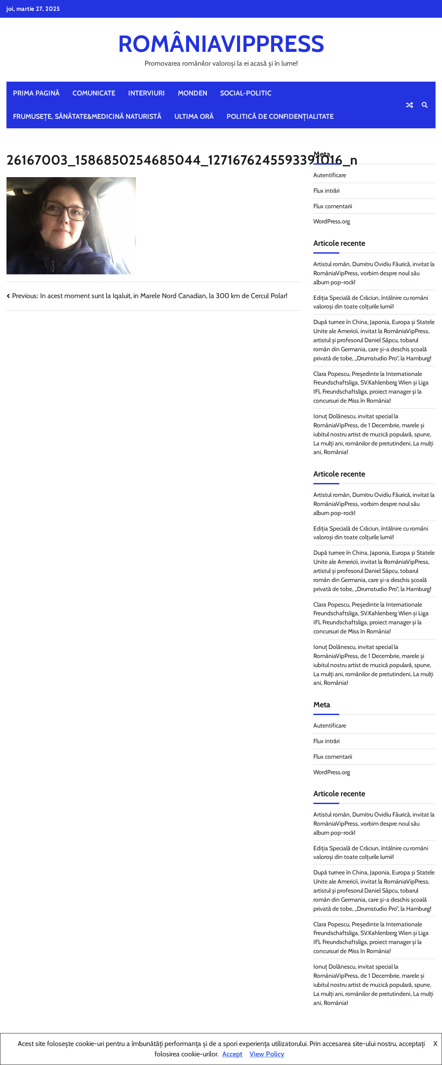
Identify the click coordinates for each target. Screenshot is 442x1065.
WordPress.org (331, 221)
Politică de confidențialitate (280, 116)
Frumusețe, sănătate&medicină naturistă (87, 116)
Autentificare (329, 175)
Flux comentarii (332, 206)
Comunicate (94, 93)
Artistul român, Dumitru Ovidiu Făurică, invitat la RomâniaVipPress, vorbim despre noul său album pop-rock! (374, 273)
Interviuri (146, 93)
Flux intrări (326, 190)
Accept (232, 1054)
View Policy (266, 1054)
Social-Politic (246, 93)
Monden (192, 93)
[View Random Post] (409, 105)
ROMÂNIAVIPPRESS (221, 43)
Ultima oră (194, 116)
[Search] (424, 105)
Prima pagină (36, 93)
